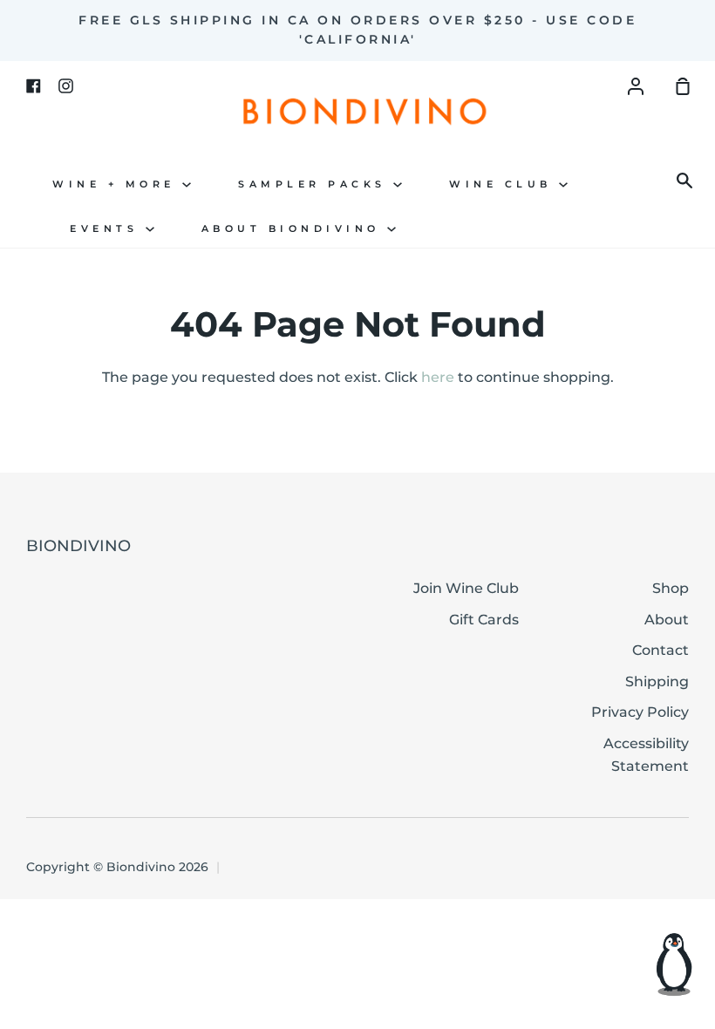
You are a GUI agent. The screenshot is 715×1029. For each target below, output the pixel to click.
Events (108, 229)
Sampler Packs (315, 184)
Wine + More (117, 184)
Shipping (657, 681)
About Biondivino (294, 229)
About (666, 619)
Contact (660, 650)
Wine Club (504, 184)
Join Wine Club (466, 588)
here (437, 377)
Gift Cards (484, 619)
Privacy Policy (640, 712)
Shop (670, 588)
